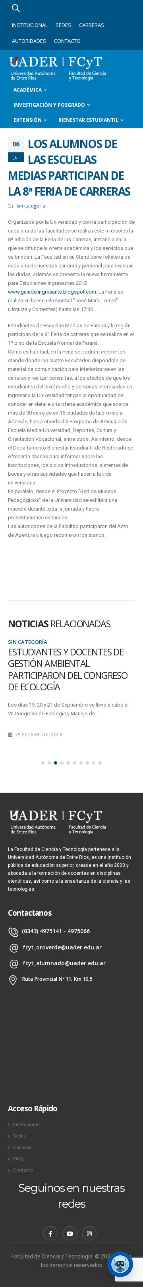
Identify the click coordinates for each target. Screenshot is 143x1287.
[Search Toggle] (16, 8)
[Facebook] (50, 1233)
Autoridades (29, 40)
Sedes (63, 25)
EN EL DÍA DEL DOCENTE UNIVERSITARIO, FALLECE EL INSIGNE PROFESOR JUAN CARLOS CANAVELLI (62, 669)
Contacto (67, 40)
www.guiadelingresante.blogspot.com (52, 292)
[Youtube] (69, 1233)
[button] (43, 762)
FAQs (19, 1159)
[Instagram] (89, 1233)
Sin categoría (30, 205)
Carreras (91, 25)
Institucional (30, 25)
